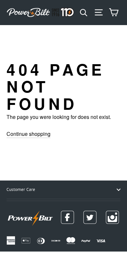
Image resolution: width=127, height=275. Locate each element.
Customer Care (21, 189)
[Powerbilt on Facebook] (67, 217)
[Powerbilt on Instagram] (112, 217)
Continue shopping (28, 134)
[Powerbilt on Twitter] (90, 217)
